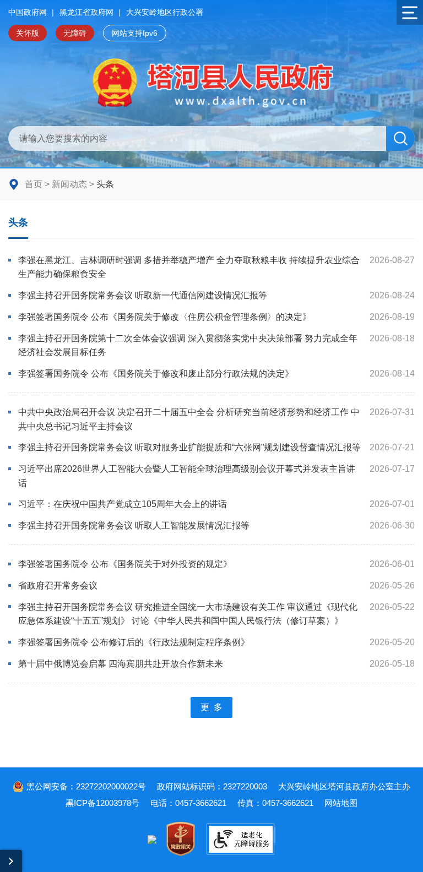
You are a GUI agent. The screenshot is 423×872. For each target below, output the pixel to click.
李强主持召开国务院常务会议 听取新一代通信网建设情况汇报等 (142, 295)
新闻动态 (69, 184)
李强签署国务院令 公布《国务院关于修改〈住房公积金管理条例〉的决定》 (164, 316)
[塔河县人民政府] (212, 84)
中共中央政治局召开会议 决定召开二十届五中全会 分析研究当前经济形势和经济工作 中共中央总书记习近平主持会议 (189, 419)
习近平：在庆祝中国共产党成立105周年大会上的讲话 (122, 504)
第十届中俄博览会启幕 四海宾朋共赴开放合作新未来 (120, 663)
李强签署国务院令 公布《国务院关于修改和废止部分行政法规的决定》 (156, 373)
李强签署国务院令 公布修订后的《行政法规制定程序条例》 (134, 642)
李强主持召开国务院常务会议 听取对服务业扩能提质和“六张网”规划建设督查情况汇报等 (189, 447)
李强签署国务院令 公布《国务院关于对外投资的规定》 (125, 564)
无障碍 (74, 33)
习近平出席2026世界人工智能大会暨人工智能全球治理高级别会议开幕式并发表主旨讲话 (186, 476)
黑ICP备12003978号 (102, 803)
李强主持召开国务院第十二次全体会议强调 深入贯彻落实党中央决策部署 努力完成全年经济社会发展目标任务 (187, 345)
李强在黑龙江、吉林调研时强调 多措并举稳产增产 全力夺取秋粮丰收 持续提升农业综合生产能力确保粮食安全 (189, 267)
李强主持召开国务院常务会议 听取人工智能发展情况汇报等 (134, 525)
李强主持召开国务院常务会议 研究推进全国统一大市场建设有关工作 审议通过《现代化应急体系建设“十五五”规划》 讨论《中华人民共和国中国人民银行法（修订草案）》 (187, 614)
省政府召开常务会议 (57, 585)
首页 (33, 184)
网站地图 (340, 803)
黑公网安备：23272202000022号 (86, 786)
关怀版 (27, 33)
